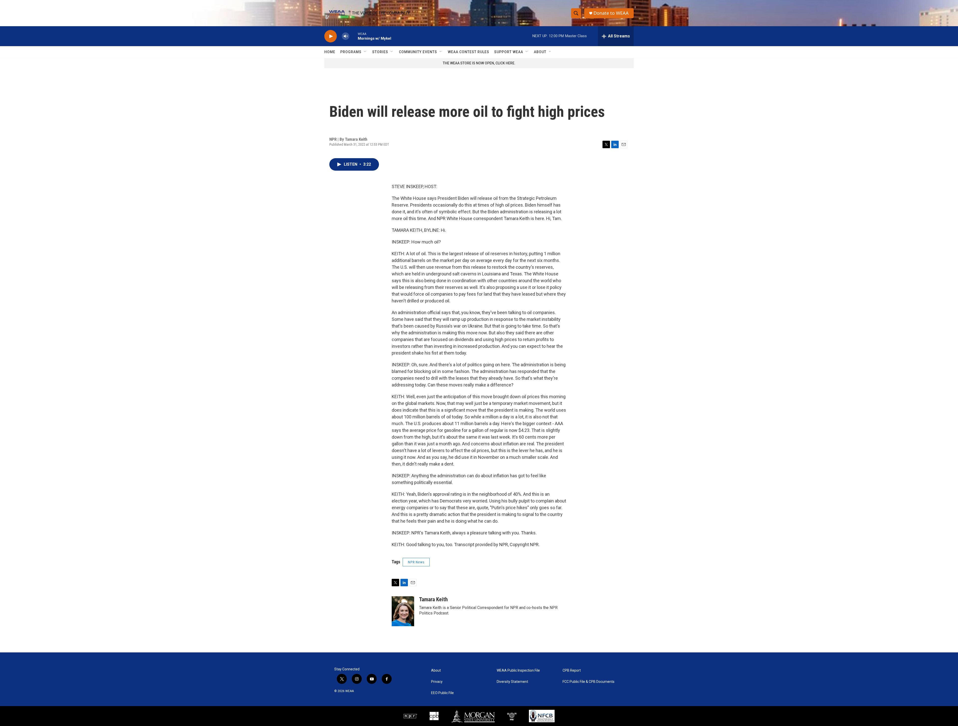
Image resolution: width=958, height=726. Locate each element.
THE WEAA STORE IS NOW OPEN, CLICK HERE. (479, 63)
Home (329, 52)
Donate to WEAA (611, 13)
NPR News (416, 562)
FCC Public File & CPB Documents (588, 682)
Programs (350, 52)
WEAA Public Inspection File (518, 670)
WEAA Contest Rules (468, 52)
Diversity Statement (512, 682)
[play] (331, 36)
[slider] (353, 36)
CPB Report (572, 670)
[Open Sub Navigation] (365, 52)
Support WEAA (508, 52)
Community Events (418, 52)
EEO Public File (442, 693)
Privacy (437, 682)
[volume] (345, 36)
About (540, 52)
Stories (380, 52)
